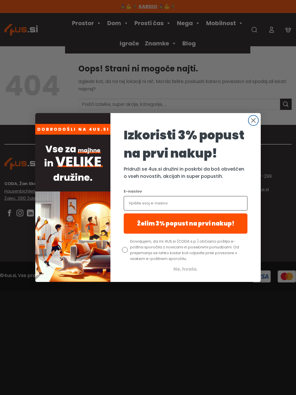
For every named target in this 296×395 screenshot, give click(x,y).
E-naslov (133, 191)
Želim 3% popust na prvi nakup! (185, 223)
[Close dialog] (253, 120)
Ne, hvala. (185, 269)
